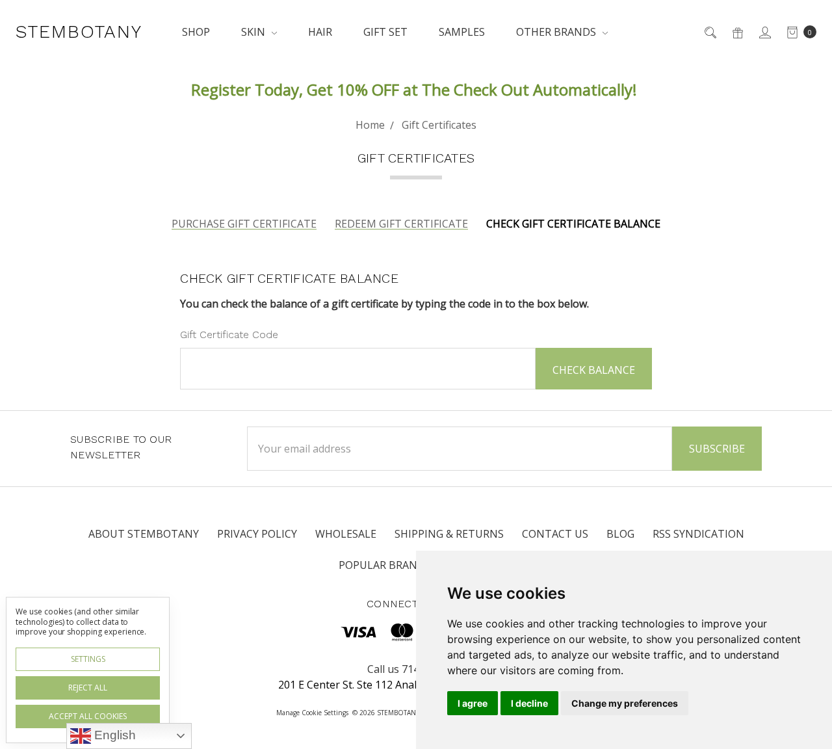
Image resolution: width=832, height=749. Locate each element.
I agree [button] (473, 703)
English (113, 735)
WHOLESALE (345, 534)
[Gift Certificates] (737, 32)
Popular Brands (385, 565)
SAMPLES (462, 32)
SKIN (254, 32)
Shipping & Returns (449, 534)
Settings (88, 658)
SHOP (196, 32)
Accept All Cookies (88, 716)
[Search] (709, 32)
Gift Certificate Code (229, 334)
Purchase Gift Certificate (244, 223)
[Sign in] (764, 32)
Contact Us (555, 534)
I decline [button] (529, 703)
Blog (620, 534)
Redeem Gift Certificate (401, 223)
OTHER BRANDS (557, 32)
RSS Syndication (698, 534)
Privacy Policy (257, 534)
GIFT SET (385, 32)
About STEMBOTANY (143, 534)
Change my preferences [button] (624, 703)
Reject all (87, 687)
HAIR (320, 32)
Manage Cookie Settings (312, 712)
